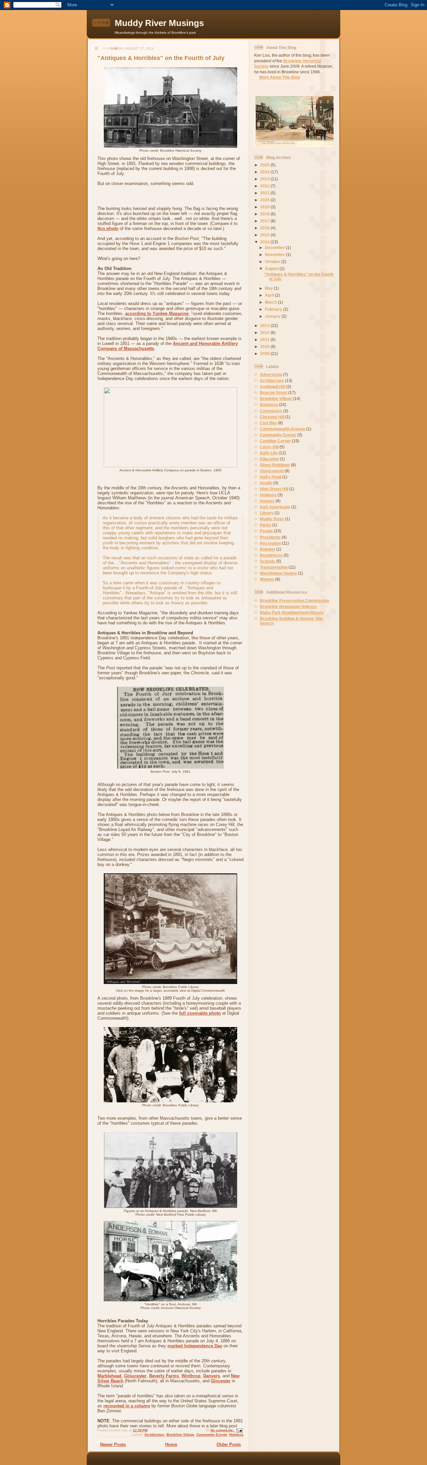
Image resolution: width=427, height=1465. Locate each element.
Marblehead (109, 1375)
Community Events (211, 1434)
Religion (267, 549)
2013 (265, 325)
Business (269, 404)
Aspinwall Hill (272, 386)
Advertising (271, 374)
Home (171, 1444)
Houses (267, 501)
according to (156, 313)
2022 (265, 186)
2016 (265, 228)
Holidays (236, 1434)
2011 (265, 339)
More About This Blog (279, 77)
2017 (265, 221)
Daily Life (269, 453)
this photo (107, 228)
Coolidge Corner (275, 441)
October (273, 261)
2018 (265, 214)
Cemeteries (271, 411)
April (270, 295)
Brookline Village (180, 1434)
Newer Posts (113, 1444)
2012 (265, 332)
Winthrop (190, 1375)
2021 (265, 193)
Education (269, 459)
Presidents (270, 537)
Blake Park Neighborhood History (292, 612)
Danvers (211, 1375)
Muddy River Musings (159, 23)
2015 (265, 235)
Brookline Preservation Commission (294, 600)
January (273, 316)
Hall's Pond (270, 477)
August (272, 268)
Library (267, 513)
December (275, 247)
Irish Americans (275, 507)
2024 (265, 172)
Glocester (221, 1380)
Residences (271, 555)
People (266, 531)
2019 (265, 207)
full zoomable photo (200, 1013)
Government (272, 471)
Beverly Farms (164, 1375)
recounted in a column (126, 1405)
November (275, 254)
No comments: (222, 1430)
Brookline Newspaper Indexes (288, 606)
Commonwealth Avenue (282, 429)
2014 (265, 242)
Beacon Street (273, 392)
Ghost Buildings (275, 465)
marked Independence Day (194, 1345)
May (269, 288)
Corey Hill (269, 447)
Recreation (270, 543)
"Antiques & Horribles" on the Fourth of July (161, 58)
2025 (265, 165)
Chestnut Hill (272, 417)
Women (267, 579)
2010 (265, 346)
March (271, 302)
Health (266, 483)
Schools (267, 561)
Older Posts (229, 1444)
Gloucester (135, 1375)
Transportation (274, 567)
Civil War (268, 423)
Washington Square (278, 573)
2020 (265, 200)
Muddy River (272, 519)
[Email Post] (239, 1430)
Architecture (154, 1434)
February (274, 309)
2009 (265, 353)
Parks (265, 525)
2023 (265, 179)
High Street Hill (274, 489)
